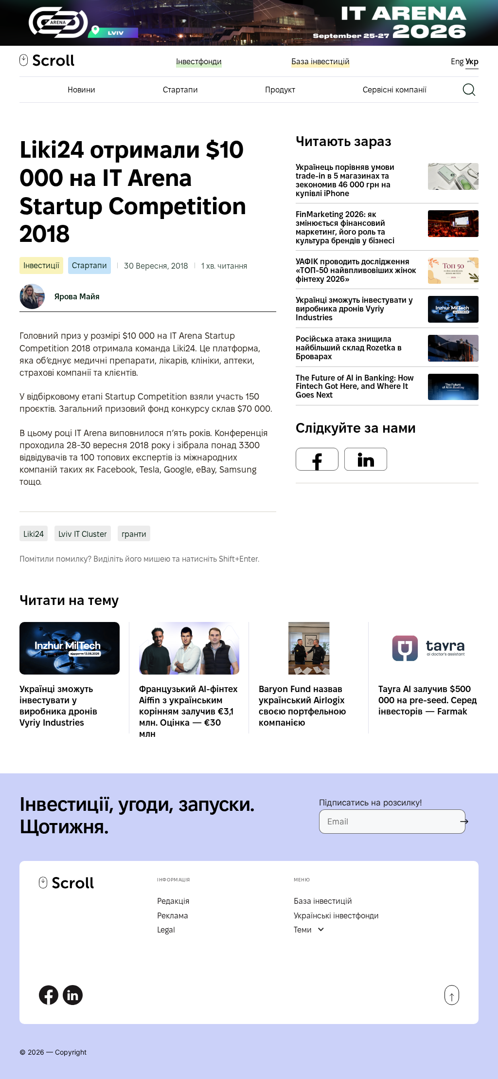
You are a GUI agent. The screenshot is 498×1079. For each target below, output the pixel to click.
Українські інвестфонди (336, 916)
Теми (303, 930)
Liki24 (33, 534)
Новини (81, 90)
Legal (166, 930)
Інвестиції (41, 265)
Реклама (172, 916)
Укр (472, 61)
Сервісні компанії (395, 90)
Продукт (280, 90)
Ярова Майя (77, 297)
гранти (134, 534)
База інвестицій (320, 61)
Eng (458, 61)
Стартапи (180, 90)
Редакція (173, 901)
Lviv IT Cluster (82, 534)
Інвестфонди (199, 61)
